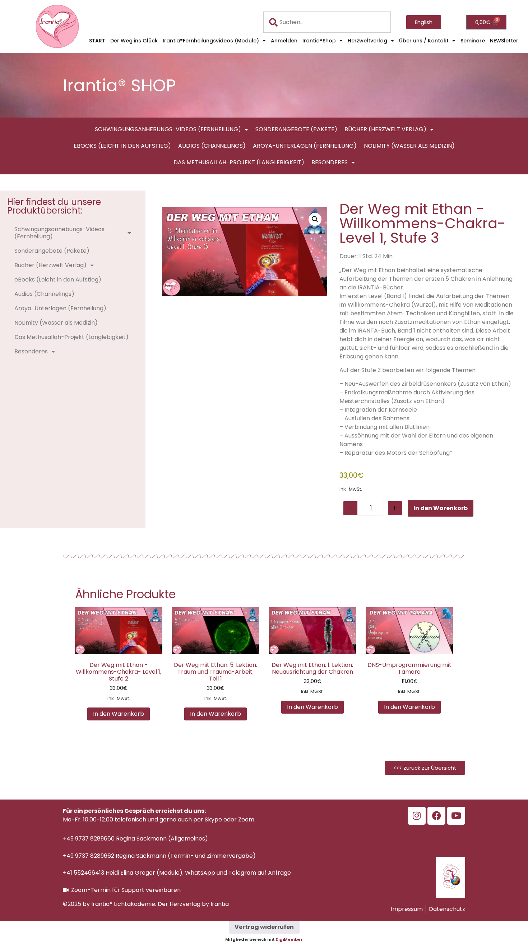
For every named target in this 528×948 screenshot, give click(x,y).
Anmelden (284, 40)
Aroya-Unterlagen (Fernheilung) (305, 146)
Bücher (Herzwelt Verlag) (385, 129)
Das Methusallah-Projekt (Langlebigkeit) (238, 162)
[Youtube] (456, 816)
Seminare (472, 40)
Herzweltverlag (367, 40)
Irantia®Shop (319, 40)
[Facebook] (436, 816)
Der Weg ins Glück (134, 40)
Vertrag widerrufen (264, 927)
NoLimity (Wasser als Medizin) (409, 146)
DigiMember (289, 939)
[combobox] (327, 22)
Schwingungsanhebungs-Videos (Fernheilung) (168, 129)
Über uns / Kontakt (424, 40)
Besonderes (329, 162)
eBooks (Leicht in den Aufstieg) (122, 146)
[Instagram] (417, 816)
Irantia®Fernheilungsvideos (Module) (211, 40)
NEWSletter (504, 40)
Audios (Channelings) (212, 146)
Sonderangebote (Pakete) (296, 129)
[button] (315, 219)
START (97, 40)
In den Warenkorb (440, 508)
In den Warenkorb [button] (118, 714)
